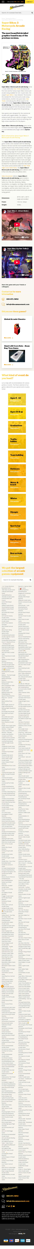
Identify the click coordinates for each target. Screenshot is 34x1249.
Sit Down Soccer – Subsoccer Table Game (24, 860)
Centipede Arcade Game (8, 746)
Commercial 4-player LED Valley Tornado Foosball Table (8, 774)
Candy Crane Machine (7, 734)
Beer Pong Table (6, 687)
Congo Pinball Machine (8, 786)
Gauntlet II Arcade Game (8, 925)
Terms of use (17, 1231)
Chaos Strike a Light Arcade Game (7, 759)
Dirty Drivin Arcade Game (8, 842)
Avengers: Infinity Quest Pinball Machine (8, 669)
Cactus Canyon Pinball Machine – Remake (8, 731)
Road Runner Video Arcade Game (23, 810)
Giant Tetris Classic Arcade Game (7, 984)
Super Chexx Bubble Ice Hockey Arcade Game (24, 984)
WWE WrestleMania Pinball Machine (23, 1159)
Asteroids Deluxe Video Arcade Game (8, 649)
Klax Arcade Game (7, 1122)
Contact (29, 2)
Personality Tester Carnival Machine (23, 729)
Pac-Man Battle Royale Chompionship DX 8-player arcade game (24, 715)
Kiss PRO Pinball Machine (8, 1120)
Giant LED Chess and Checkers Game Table (7, 952)
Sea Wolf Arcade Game (24, 840)
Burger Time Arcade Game (9, 725)
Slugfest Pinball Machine (24, 870)
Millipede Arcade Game (24, 600)
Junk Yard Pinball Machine (8, 1099)
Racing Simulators (10, 18)
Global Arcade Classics (8, 986)
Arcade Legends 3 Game (8, 637)
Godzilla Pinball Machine (8, 988)
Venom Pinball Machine (24, 1105)
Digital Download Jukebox (8, 840)
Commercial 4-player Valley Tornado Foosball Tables (8, 779)
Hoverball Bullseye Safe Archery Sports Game (8, 1062)
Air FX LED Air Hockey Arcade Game (7, 616)
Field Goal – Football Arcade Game (7, 886)
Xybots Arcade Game (24, 1176)
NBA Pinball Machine (23, 659)
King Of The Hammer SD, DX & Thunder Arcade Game (8, 1117)
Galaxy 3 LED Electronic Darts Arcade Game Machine (8, 911)
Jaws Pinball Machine (7, 1091)
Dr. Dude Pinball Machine (8, 868)
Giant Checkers (6, 938)
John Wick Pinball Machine (8, 1092)
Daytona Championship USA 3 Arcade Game (8, 825)
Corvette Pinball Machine (8, 793)
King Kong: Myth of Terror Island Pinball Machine (8, 1112)
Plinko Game (21, 737)
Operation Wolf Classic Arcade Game (24, 698)
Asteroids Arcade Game (8, 647)
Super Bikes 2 (10, 95)
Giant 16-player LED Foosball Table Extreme (8, 931)
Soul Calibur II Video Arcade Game (23, 884)
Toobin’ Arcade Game (24, 1077)
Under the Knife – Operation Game (23, 1098)
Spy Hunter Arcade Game (25, 904)
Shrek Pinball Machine (24, 842)
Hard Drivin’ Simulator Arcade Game (7, 1029)
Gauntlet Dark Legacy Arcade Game (7, 923)
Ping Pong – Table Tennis (25, 732)
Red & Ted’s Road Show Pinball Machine (24, 792)
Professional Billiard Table (25, 760)
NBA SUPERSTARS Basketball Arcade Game (24, 662)
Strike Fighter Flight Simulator (23, 970)
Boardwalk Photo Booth (8, 711)
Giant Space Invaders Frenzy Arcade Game (7, 980)
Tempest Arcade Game (24, 1014)
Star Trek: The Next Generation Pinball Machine (23, 911)
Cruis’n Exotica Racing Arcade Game (7, 806)
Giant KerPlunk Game (7, 950)
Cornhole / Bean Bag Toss (8, 791)
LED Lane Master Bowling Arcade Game (8, 1138)
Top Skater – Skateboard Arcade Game (25, 1079)
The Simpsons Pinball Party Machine (24, 1060)
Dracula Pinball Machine (8, 870)
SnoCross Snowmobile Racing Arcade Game (24, 872)
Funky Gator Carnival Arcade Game (7, 905)
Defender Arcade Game (8, 833)
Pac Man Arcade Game (24, 704)
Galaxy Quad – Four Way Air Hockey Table (8, 916)
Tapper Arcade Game (24, 997)
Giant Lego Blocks (6, 958)
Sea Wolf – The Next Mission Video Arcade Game (24, 836)
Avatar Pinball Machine (8, 666)
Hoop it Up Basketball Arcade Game (7, 1046)
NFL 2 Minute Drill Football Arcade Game (25, 677)
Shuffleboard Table (23, 844)
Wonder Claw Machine (24, 1143)
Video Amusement (7, 176)
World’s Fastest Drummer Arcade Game (25, 1156)
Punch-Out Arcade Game (24, 764)
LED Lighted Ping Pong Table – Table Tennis (7, 1142)
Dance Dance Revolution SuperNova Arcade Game (8, 822)
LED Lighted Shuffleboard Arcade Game (8, 1145)
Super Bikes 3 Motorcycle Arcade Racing (25, 980)
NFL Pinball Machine (23, 687)
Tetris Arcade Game (23, 1023)
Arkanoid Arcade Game (8, 645)
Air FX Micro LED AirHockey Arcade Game (9, 620)
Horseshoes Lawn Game (8, 1049)
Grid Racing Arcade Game (8, 1007)
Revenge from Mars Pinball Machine (23, 796)
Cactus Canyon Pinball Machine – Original (8, 728)
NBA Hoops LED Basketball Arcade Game (24, 653)
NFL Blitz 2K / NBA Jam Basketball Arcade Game (24, 684)
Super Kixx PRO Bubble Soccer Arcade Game (24, 987)
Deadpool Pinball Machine (9, 831)
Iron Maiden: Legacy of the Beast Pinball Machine (8, 1083)
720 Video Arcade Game (8, 597)
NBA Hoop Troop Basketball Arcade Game (24, 646)
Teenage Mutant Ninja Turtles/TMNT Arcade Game (24, 1007)
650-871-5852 (12, 299)
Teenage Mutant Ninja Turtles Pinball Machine (24, 1003)
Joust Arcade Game (7, 1094)
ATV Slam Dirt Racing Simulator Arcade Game (8, 663)
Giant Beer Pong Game (8, 936)
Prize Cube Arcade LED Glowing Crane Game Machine (24, 749)
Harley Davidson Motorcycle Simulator (7, 1032)
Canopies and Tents (7, 736)
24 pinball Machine (7, 595)
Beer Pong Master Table (8, 685)
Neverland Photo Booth (24, 671)
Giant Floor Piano (6, 941)
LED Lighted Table (6, 1148)
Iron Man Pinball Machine (8, 1085)
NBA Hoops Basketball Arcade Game (24, 649)
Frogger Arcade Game (7, 896)
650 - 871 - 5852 (19, 2)
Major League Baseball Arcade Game (8, 1172)
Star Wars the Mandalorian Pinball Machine (23, 934)
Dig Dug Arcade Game (7, 838)
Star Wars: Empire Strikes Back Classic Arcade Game (25, 939)
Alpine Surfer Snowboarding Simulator (8, 634)
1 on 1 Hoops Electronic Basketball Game (8, 587)
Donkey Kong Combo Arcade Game (7, 855)
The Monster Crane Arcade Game (23, 1046)
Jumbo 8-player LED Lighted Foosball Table (8, 1097)
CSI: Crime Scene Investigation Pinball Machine (7, 814)
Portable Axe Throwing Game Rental (24, 745)
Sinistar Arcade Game (24, 854)
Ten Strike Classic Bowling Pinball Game (25, 1017)
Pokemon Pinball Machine (25, 739)
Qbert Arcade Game (23, 776)
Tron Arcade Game (23, 1089)
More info (7, 338)
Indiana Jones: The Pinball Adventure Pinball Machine (8, 1078)
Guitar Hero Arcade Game (8, 1012)
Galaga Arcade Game (7, 908)
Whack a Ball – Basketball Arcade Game (25, 1123)
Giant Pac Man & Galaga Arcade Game (8, 970)
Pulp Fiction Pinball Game (25, 762)
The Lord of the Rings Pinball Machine (24, 1043)
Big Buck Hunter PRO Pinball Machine (7, 693)
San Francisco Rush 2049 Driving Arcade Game (24, 825)
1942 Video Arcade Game (8, 590)
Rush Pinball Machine (24, 819)
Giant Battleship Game (8, 934)
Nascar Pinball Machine (24, 637)
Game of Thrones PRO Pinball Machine (8, 919)
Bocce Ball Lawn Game (8, 717)
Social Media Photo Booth (25, 875)
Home (3, 18)
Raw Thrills (17, 89)
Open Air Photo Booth (24, 696)
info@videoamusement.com (17, 304)
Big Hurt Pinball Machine (8, 696)
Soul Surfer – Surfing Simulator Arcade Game (24, 888)
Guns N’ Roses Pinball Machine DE (7, 1018)
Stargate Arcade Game (24, 946)
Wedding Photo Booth (24, 1113)
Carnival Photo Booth (7, 741)
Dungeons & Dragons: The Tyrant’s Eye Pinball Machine (9, 873)
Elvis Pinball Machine (7, 880)
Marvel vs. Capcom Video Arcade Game (25, 587)
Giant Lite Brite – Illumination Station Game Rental (8, 965)
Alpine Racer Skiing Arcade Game (7, 630)
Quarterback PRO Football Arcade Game (25, 778)
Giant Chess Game (7, 939)
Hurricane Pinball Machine (9, 1065)
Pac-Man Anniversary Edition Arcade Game (24, 710)
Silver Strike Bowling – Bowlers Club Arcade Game (24, 850)
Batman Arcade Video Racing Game (7, 683)
